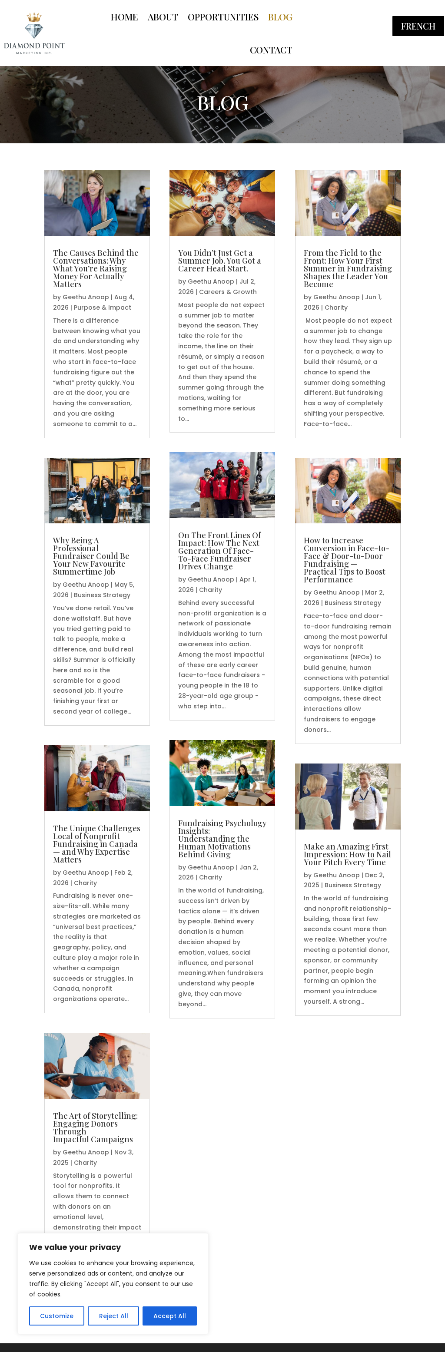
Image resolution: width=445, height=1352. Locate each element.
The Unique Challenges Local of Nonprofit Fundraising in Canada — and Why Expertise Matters (96, 844)
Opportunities (223, 16)
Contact (271, 49)
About (163, 16)
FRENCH (418, 26)
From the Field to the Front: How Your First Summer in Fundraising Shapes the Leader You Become (348, 268)
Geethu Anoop (86, 297)
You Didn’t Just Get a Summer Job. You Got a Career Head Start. (219, 261)
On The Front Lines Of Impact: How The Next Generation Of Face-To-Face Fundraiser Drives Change (219, 551)
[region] (113, 1284)
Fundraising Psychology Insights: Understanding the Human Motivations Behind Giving (222, 838)
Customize (56, 1316)
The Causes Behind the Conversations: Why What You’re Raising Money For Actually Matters (96, 268)
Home (124, 16)
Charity (85, 883)
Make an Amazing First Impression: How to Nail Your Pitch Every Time (347, 854)
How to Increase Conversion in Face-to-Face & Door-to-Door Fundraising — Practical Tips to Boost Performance (346, 560)
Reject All (113, 1316)
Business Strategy (102, 595)
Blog (280, 16)
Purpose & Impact (102, 307)
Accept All (169, 1316)
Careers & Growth (228, 292)
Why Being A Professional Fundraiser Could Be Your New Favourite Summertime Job (91, 556)
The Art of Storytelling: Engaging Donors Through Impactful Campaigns (95, 1127)
